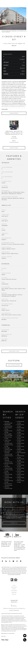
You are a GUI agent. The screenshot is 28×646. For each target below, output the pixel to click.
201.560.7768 (4, 544)
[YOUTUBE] (13, 561)
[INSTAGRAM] (17, 561)
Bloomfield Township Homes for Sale (8, 452)
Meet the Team (14, 587)
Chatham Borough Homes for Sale (9, 480)
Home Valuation (14, 590)
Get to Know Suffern (14, 364)
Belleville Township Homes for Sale (8, 460)
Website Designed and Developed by (14, 609)
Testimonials (14, 592)
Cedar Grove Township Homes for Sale (8, 442)
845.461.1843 (14, 138)
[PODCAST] (21, 561)
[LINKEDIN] (6, 561)
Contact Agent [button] (14, 147)
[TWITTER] (10, 561)
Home (14, 585)
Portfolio (14, 588)
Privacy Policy (14, 601)
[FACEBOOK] (2, 561)
